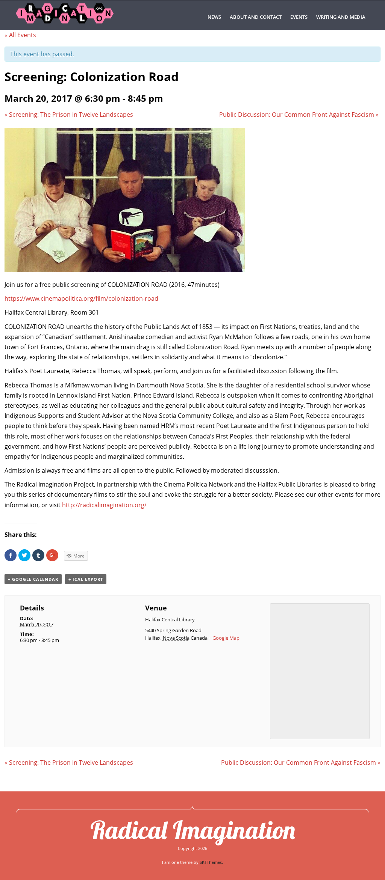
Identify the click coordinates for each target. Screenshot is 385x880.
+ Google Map (224, 637)
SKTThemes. (211, 862)
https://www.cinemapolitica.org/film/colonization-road (81, 298)
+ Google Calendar (33, 579)
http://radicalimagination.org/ (104, 505)
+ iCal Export (85, 579)
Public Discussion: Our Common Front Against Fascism (299, 114)
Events (299, 17)
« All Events (20, 35)
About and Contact (256, 17)
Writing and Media (340, 17)
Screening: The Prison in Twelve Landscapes (69, 114)
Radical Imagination (192, 829)
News (214, 17)
